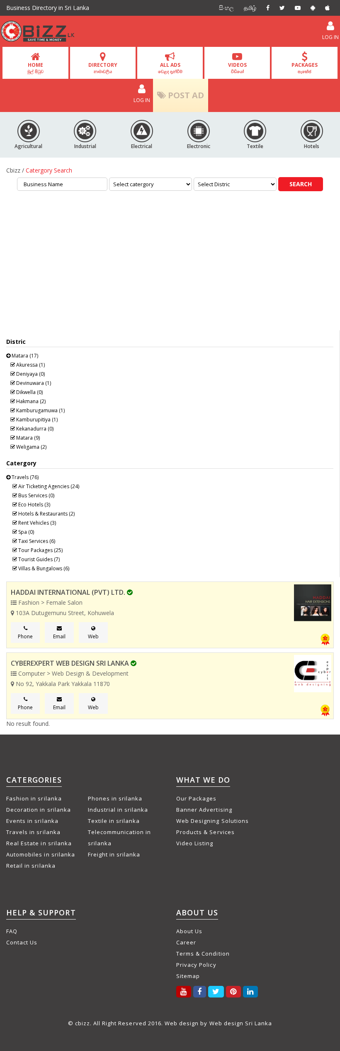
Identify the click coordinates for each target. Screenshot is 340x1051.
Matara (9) (27, 437)
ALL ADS (170, 67)
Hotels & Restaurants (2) (46, 513)
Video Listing (195, 843)
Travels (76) (24, 477)
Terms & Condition (203, 953)
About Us (189, 931)
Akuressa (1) (30, 364)
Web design (182, 1023)
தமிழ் (250, 8)
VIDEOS (237, 67)
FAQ (11, 931)
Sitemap (188, 976)
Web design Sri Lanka (240, 1023)
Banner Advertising (204, 809)
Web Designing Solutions (212, 821)
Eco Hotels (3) (33, 504)
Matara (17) (24, 355)
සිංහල (226, 8)
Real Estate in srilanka (39, 843)
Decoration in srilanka (38, 809)
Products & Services (205, 832)
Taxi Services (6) (36, 541)
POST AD (185, 95)
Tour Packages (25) (40, 550)
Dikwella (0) (29, 392)
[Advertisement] (170, 264)
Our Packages (196, 798)
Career (186, 942)
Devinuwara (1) (33, 383)
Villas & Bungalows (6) (43, 568)
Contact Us (21, 942)
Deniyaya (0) (30, 373)
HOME (35, 67)
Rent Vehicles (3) (36, 522)
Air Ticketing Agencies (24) (48, 486)
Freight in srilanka (114, 854)
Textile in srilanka (114, 821)
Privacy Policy (196, 964)
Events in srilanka (32, 821)
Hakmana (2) (30, 401)
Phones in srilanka (115, 798)
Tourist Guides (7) (38, 559)
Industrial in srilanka (118, 809)
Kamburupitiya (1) (36, 419)
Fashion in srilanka (34, 798)
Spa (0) (25, 531)
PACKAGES (304, 67)
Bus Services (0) (35, 495)
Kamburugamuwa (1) (40, 410)
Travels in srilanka (33, 832)
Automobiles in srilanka (40, 854)
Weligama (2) (30, 446)
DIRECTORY (102, 67)
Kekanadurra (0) (34, 428)
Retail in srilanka (31, 865)
